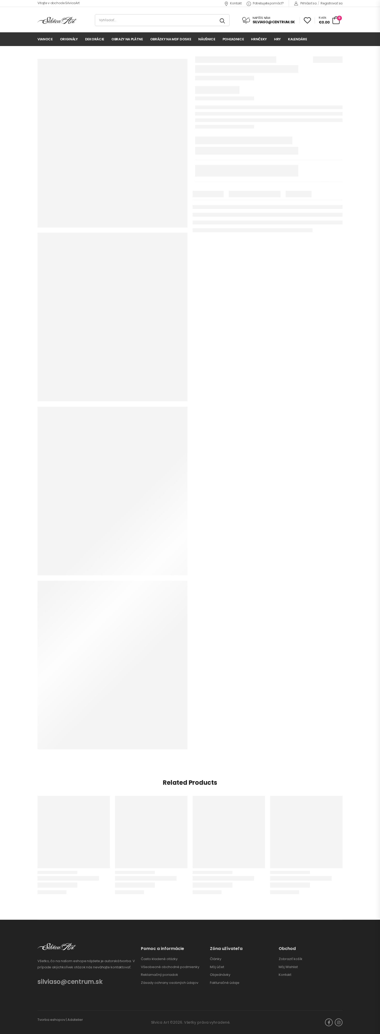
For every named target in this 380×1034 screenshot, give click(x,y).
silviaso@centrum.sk (69, 981)
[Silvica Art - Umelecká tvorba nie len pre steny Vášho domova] (57, 20)
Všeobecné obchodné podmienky (170, 967)
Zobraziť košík (290, 959)
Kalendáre (297, 39)
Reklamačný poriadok (159, 975)
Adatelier (75, 1019)
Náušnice (206, 39)
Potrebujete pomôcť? (268, 3)
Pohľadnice (233, 39)
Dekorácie (94, 39)
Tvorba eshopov (51, 1019)
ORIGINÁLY (69, 39)
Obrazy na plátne (127, 39)
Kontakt (235, 3)
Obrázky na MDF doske (170, 39)
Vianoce (45, 39)
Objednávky (220, 975)
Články (215, 959)
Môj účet (217, 967)
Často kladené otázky (159, 959)
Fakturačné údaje (224, 983)
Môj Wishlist (288, 967)
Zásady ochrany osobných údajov (169, 983)
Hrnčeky (259, 39)
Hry (277, 39)
